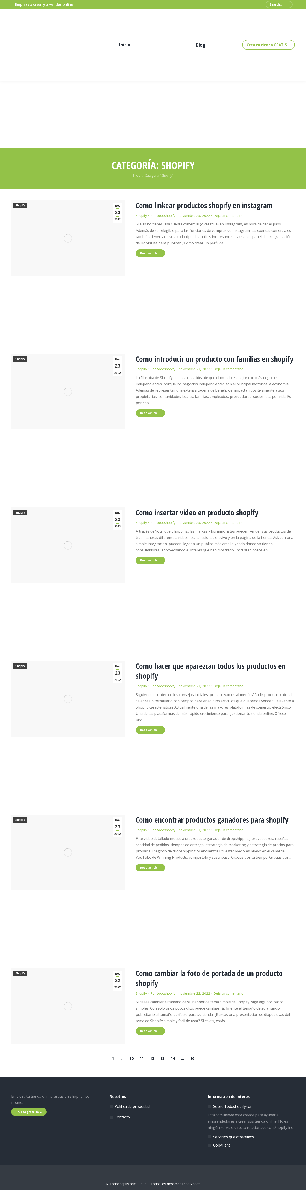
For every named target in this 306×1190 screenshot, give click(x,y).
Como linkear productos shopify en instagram (204, 205)
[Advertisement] (153, 309)
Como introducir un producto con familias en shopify (214, 359)
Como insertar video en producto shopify (197, 512)
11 (142, 1058)
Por (162, 215)
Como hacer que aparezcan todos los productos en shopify (211, 671)
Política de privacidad (132, 1106)
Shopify (20, 205)
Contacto (122, 1117)
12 (152, 1058)
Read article (149, 253)
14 (173, 1058)
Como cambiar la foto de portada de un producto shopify (209, 978)
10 (131, 1058)
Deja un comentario (228, 215)
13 (162, 1058)
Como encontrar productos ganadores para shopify (212, 820)
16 (192, 1058)
